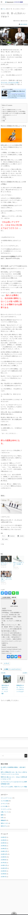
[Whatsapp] (17, 593)
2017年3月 (3, 862)
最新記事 (14, 597)
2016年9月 (3, 871)
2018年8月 (3, 859)
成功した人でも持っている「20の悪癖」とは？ (18, 564)
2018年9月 (3, 857)
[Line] (13, 593)
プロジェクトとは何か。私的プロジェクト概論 (14, 786)
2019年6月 (3, 840)
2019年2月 (3, 848)
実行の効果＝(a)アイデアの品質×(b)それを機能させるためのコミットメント (14, 114)
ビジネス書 (4, 806)
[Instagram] (19, 656)
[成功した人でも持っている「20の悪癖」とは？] (18, 559)
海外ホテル (4, 826)
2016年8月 (3, 873)
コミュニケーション (6, 798)
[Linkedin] (9, 593)
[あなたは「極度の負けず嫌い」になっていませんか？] (6, 574)
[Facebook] (6, 593)
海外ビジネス (4, 823)
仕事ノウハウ (4, 812)
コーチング (6, 663)
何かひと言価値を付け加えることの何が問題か (14, 111)
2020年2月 (3, 837)
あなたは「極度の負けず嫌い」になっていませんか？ (6, 579)
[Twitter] (2, 593)
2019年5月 (3, 843)
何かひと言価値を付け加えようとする (12, 109)
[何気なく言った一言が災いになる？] (6, 559)
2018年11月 (4, 851)
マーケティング (5, 809)
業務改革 (3, 820)
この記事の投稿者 (6, 597)
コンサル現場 (4, 800)
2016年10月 (4, 868)
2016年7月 (3, 876)
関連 (4, 120)
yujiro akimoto (23, 24)
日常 (2, 817)
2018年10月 (4, 854)
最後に (4, 117)
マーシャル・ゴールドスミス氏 (9, 82)
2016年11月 (4, 865)
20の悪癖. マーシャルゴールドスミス (12, 669)
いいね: (4, 118)
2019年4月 (3, 845)
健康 (2, 814)
